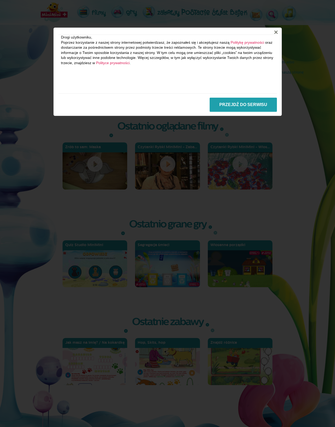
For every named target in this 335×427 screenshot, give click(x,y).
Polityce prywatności (113, 63)
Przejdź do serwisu (243, 104)
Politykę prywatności (247, 42)
